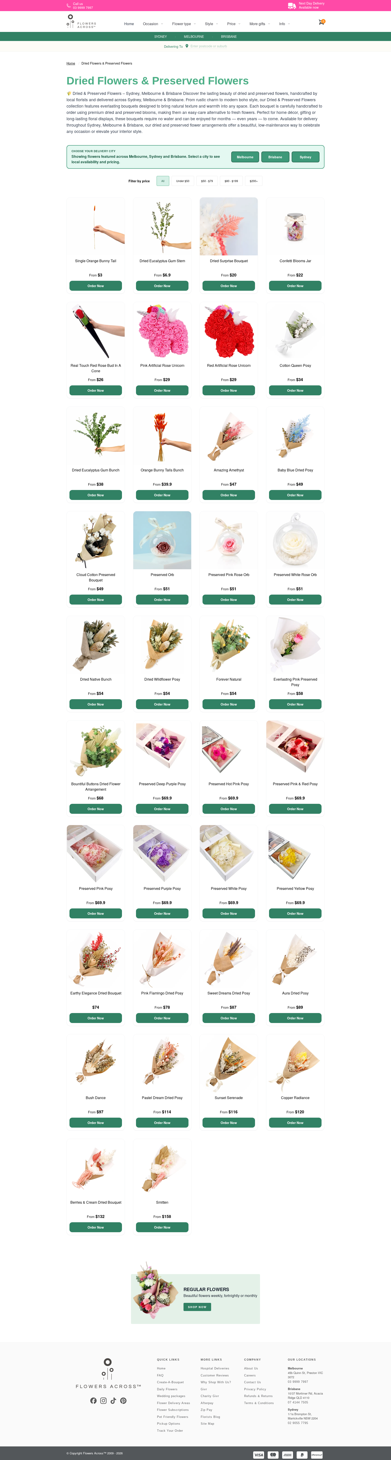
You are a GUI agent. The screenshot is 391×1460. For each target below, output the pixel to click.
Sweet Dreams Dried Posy (228, 993)
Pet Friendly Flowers (172, 1417)
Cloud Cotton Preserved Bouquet (95, 577)
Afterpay (207, 1403)
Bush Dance (96, 1097)
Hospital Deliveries (215, 1368)
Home (129, 23)
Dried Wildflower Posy (162, 679)
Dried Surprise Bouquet (229, 260)
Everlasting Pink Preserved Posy (295, 682)
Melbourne (194, 36)
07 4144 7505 (298, 1402)
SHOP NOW (197, 1307)
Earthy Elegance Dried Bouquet (95, 993)
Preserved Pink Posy (96, 888)
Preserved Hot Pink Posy (229, 783)
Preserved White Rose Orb (295, 574)
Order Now (96, 285)
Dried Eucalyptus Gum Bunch (95, 470)
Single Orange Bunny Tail (95, 260)
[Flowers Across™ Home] (81, 21)
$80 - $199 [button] (231, 181)
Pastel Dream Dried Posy (162, 1097)
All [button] (163, 181)
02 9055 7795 (298, 1423)
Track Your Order (170, 1430)
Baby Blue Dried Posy (295, 470)
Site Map (207, 1423)
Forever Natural (228, 679)
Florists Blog (210, 1417)
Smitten (162, 1202)
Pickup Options (168, 1423)
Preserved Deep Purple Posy (162, 783)
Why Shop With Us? (216, 1382)
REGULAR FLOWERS (206, 1289)
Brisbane (229, 36)
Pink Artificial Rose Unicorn (162, 365)
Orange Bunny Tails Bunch (162, 470)
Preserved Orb (162, 574)
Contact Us (252, 1382)
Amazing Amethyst (229, 470)
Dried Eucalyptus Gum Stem (162, 260)
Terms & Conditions (259, 1403)
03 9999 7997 (298, 1381)
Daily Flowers (167, 1389)
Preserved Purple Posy (162, 888)
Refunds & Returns (258, 1396)
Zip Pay (206, 1410)
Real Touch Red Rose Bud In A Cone (96, 368)
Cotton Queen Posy (295, 365)
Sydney (160, 36)
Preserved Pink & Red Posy (295, 783)
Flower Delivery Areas (173, 1403)
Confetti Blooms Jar (295, 260)
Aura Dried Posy (295, 993)
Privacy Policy (255, 1389)
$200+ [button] (254, 181)
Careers (250, 1375)
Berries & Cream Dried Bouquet (95, 1202)
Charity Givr (210, 1396)
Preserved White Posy (229, 888)
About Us (251, 1368)
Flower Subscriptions (173, 1410)
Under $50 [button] (182, 181)
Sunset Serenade (229, 1097)
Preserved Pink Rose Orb (228, 574)
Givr (204, 1389)
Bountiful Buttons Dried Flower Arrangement (95, 786)
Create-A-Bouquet (170, 1382)
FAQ (160, 1375)
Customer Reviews (215, 1375)
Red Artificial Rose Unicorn (229, 365)
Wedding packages (171, 1396)
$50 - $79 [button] (207, 181)
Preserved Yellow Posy (295, 888)
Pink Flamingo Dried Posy (162, 993)
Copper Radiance (295, 1097)
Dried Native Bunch (96, 679)
